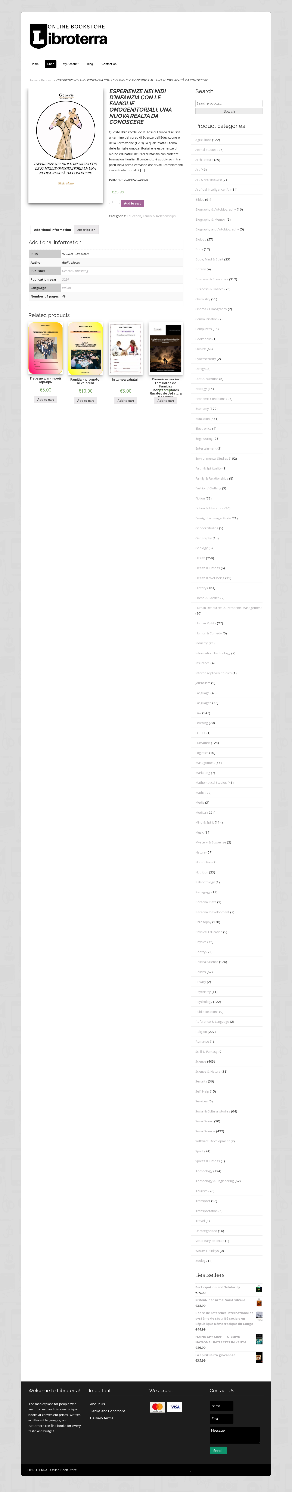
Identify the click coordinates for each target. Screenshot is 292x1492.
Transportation (206, 1211)
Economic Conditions (210, 398)
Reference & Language (212, 1021)
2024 (65, 279)
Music (199, 832)
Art (197, 169)
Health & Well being (209, 578)
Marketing (202, 772)
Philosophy (203, 922)
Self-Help (202, 1091)
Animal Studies (206, 149)
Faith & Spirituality (208, 468)
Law (198, 713)
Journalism (202, 683)
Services (201, 1101)
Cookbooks (203, 339)
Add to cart (132, 203)
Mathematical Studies (211, 782)
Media (199, 802)
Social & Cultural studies (212, 1111)
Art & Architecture (208, 179)
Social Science (205, 1131)
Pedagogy (203, 892)
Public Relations (206, 1011)
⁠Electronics (203, 428)
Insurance (202, 663)
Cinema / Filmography (211, 309)
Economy (202, 408)
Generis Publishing (75, 271)
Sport (199, 1151)
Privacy (200, 981)
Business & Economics (211, 279)
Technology (203, 1171)
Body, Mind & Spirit (209, 259)
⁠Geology (201, 548)
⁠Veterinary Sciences (209, 1240)
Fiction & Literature (209, 508)
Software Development (212, 1141)
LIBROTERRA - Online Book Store (52, 1470)
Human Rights (205, 623)
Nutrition (201, 872)
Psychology (203, 1001)
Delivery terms (101, 1418)
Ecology (201, 388)
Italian (66, 288)
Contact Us (109, 64)
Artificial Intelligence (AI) (213, 189)
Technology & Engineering (214, 1181)
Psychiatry (203, 992)
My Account (70, 64)
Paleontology (205, 882)
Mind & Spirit (204, 822)
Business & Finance (209, 289)
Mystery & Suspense (210, 842)
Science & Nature (208, 1071)
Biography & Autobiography (215, 209)
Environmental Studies (211, 458)
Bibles (199, 199)
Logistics (201, 752)
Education (134, 216)
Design (200, 368)
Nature (200, 852)
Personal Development (212, 912)
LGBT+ (200, 733)
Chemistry (202, 299)
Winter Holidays (207, 1250)
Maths (200, 792)
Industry (201, 643)
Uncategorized (206, 1231)
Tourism (201, 1191)
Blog (90, 64)
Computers (203, 329)
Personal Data (205, 902)
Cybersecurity (205, 359)
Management (205, 762)
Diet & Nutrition (206, 379)
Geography (203, 538)
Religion (201, 1031)
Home (35, 64)
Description (86, 229)
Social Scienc (204, 1121)
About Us (97, 1404)
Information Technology (212, 653)
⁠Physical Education (208, 932)
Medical (200, 812)
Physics (200, 942)
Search (229, 111)
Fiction (200, 498)
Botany (200, 269)
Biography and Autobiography (217, 229)
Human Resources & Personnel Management (228, 607)
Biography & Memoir (210, 219)
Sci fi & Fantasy (206, 1051)
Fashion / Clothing (208, 488)
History (200, 588)
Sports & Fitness (207, 1161)
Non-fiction (203, 862)
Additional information (52, 229)
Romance (202, 1041)
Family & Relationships (159, 216)
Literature (202, 742)
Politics (200, 972)
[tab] (52, 229)
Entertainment (206, 448)
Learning (201, 723)
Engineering (204, 438)
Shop (50, 64)
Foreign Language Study (213, 518)
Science (200, 1061)
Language (202, 693)
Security (201, 1081)
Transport (202, 1201)
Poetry (200, 952)
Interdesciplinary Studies (213, 673)
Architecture (204, 159)
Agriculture (203, 140)
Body (199, 249)
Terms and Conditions (107, 1411)
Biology (200, 239)
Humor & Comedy (208, 633)
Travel (200, 1220)
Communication (206, 319)
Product (47, 80)
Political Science (206, 962)
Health (200, 558)
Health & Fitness (207, 568)
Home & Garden (207, 598)
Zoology (201, 1260)
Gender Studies (206, 528)
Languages (203, 703)
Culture (200, 349)
